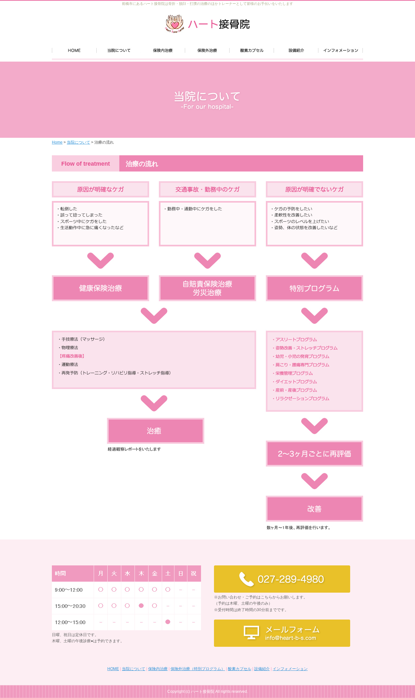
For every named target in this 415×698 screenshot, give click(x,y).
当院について (78, 142)
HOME (113, 669)
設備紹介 (262, 669)
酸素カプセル (239, 669)
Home (57, 142)
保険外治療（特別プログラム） (198, 669)
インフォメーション (290, 669)
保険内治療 (158, 669)
